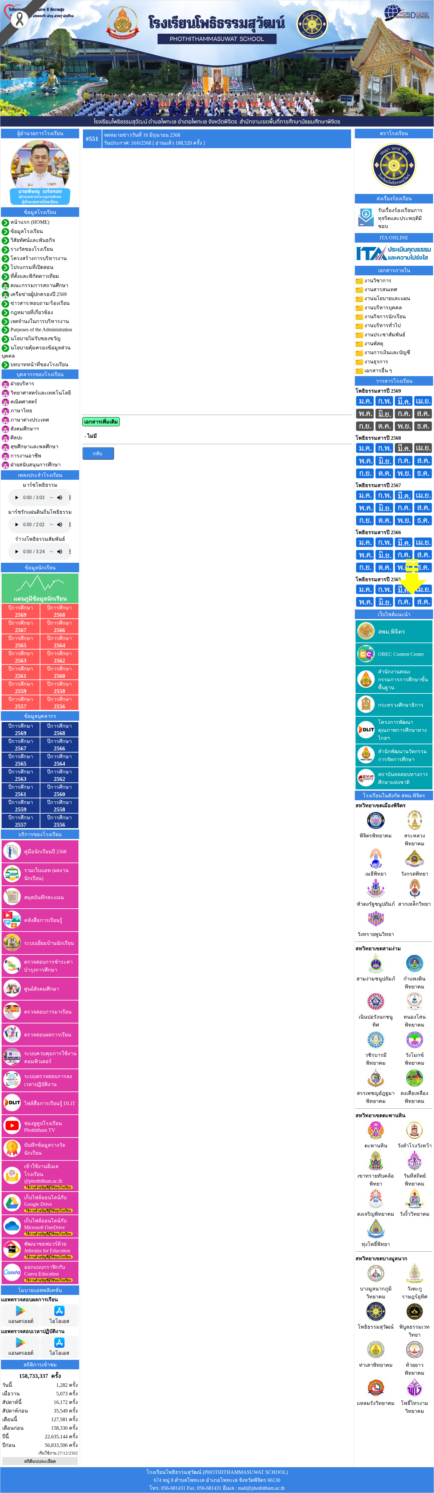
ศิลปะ (16, 437)
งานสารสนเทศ (380, 289)
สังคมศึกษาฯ (24, 428)
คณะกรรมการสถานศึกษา (38, 285)
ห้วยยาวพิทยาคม (414, 1369)
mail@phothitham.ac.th (261, 1488)
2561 (20, 676)
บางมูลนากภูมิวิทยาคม (376, 1292)
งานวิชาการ (377, 280)
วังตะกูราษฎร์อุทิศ (414, 1292)
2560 (59, 676)
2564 (59, 645)
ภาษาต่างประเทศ (29, 420)
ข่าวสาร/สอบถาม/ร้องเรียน (39, 303)
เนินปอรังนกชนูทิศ (376, 1021)
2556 (59, 706)
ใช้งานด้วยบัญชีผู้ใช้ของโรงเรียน (48, 1187)
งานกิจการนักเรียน (384, 316)
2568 (59, 615)
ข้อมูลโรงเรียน (26, 231)
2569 (20, 615)
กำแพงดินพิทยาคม (414, 982)
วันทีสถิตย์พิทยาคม (414, 1180)
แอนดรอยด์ (20, 1321)
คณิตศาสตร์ (23, 401)
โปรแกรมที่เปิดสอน (31, 267)
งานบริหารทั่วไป (382, 325)
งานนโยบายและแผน (386, 298)
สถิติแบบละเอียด (40, 1461)
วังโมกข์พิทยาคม (414, 1059)
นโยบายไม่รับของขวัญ (35, 338)
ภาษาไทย (20, 410)
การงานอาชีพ (25, 455)
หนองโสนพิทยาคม (414, 1021)
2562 (59, 660)
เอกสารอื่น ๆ (377, 370)
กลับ (98, 453)
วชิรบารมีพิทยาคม (376, 1059)
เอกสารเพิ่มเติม (101, 421)
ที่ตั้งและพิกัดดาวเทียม (34, 276)
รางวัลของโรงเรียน (31, 249)
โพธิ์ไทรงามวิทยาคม (414, 1407)
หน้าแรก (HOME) (29, 222)
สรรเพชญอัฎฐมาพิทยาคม (376, 1097)
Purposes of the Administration (40, 329)
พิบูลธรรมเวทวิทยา (414, 1331)
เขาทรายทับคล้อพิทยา (375, 1180)
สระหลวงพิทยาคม (414, 839)
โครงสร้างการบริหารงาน (38, 258)
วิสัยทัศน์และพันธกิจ (32, 240)
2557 (20, 706)
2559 (20, 691)
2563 (20, 660)
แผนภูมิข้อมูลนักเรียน (40, 598)
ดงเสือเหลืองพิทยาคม (414, 1097)
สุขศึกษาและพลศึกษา (33, 446)
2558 (59, 691)
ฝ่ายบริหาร (21, 383)
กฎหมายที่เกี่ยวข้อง (31, 312)
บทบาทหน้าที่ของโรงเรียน (38, 364)
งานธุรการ (375, 361)
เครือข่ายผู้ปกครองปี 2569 (38, 294)
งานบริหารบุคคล (382, 307)
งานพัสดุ (373, 343)
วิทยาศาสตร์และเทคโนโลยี (40, 393)
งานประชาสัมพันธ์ (384, 334)
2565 (20, 645)
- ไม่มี (91, 436)
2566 (59, 630)
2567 (20, 630)
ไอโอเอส (59, 1321)
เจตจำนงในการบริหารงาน (39, 321)
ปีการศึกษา (20, 607)
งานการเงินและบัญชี (386, 352)
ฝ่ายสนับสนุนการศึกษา (35, 464)
